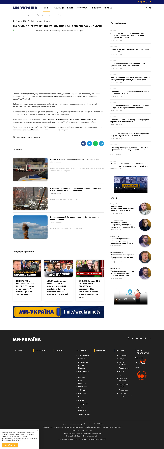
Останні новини (118, 23)
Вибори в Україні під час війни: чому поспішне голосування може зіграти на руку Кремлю (122, 241)
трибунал (37, 137)
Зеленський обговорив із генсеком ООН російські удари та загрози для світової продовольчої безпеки (127, 35)
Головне (113, 47)
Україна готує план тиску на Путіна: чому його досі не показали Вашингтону (122, 273)
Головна (16, 15)
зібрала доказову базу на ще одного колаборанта (69, 119)
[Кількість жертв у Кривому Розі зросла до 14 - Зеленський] (30, 169)
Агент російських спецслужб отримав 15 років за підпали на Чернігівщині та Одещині (129, 107)
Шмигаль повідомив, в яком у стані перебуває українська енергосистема (129, 121)
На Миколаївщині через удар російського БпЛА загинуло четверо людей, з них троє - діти (130, 79)
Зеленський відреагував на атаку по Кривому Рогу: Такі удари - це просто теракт (129, 135)
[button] (83, 143)
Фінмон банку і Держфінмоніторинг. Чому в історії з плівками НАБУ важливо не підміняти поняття (122, 208)
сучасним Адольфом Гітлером (26, 130)
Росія (23, 137)
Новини (46, 8)
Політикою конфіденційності (11, 440)
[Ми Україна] (25, 7)
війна (18, 137)
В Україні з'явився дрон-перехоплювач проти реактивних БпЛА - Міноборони (129, 92)
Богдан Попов (115, 204)
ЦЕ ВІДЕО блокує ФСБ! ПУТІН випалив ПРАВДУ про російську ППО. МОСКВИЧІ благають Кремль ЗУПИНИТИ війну (89, 289)
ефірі (57, 96)
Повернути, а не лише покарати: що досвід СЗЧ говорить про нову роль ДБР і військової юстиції (122, 225)
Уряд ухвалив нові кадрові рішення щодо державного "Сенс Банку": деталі (127, 64)
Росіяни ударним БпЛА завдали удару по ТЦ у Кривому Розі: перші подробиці (75, 218)
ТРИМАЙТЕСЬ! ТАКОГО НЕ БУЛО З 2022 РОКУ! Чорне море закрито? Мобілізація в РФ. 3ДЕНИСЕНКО (25, 287)
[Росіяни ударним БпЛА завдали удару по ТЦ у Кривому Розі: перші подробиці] (30, 227)
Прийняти (10, 445)
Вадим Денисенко (116, 252)
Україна (29, 137)
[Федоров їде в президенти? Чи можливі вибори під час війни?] (145, 257)
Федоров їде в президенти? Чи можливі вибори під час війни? (122, 257)
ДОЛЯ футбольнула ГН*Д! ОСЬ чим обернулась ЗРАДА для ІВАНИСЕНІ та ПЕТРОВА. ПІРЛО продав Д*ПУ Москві (57, 287)
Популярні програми (23, 251)
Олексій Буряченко (116, 220)
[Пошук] (150, 7)
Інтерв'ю (96, 8)
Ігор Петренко (115, 236)
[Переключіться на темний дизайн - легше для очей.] (146, 8)
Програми (82, 8)
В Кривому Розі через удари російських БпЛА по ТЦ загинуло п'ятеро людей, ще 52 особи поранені (75, 189)
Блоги (70, 8)
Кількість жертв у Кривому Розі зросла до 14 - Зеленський (74, 159)
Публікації (59, 8)
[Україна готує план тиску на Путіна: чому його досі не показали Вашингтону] (145, 273)
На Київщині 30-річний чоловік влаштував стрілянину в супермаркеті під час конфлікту (129, 165)
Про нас (108, 8)
